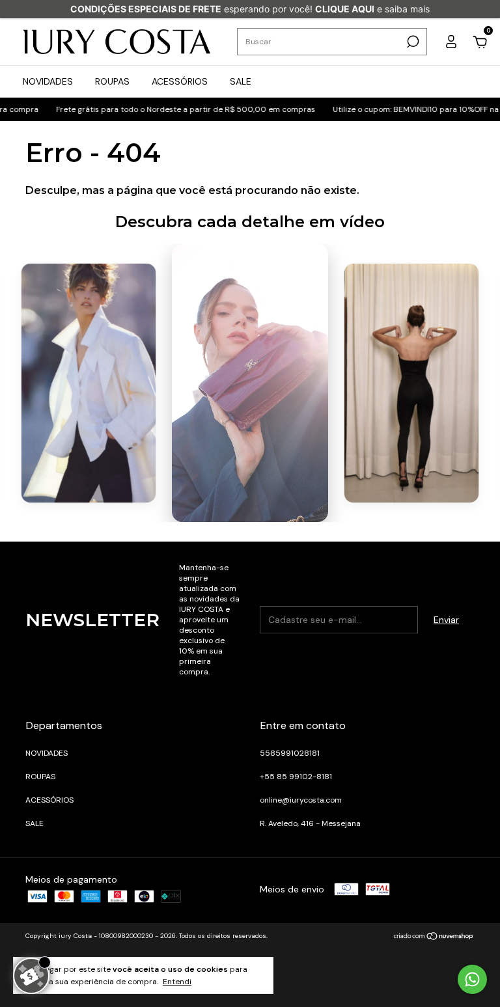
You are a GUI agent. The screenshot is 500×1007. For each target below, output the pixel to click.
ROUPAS (112, 81)
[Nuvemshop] (434, 937)
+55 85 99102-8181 (296, 776)
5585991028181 (290, 753)
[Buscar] (412, 42)
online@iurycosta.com (301, 800)
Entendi (177, 981)
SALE (240, 81)
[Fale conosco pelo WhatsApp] (472, 979)
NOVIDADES (48, 81)
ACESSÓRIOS (180, 81)
